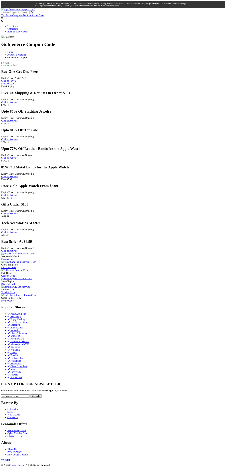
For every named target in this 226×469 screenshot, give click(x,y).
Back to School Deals (33, 15)
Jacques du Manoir (19, 341)
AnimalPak (15, 363)
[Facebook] (2, 460)
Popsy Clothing (18, 319)
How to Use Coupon (17, 454)
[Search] (32, 12)
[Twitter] (9, 460)
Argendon (15, 330)
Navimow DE (17, 338)
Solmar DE (15, 336)
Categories (17, 15)
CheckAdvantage (18, 333)
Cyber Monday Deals (17, 433)
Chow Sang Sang (19, 366)
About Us (12, 449)
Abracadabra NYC (19, 344)
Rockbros (15, 347)
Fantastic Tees (17, 358)
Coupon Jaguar (16, 465)
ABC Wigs (15, 316)
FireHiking (15, 360)
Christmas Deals (15, 436)
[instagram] (7, 460)
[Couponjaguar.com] (18, 9)
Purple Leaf (16, 377)
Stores (10, 412)
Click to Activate (9, 102)
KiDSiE (14, 374)
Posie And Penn (18, 313)
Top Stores (6, 15)
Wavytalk (15, 349)
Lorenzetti (15, 324)
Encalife (14, 355)
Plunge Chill (16, 327)
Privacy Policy (14, 452)
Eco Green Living (19, 322)
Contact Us (12, 417)
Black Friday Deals (16, 430)
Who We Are (13, 414)
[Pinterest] (4, 460)
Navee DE (15, 372)
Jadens (13, 352)
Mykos (13, 369)
